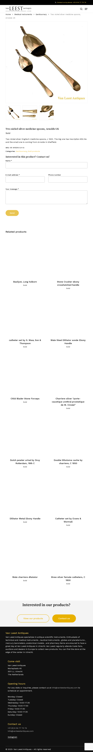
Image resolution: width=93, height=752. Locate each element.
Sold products (34, 151)
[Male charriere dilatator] (25, 551)
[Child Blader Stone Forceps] (25, 373)
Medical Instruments (23, 14)
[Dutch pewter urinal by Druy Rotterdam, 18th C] (25, 435)
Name (9, 161)
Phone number (54, 175)
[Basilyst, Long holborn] (25, 256)
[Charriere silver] (68, 373)
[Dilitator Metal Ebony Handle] (25, 493)
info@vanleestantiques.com (65, 688)
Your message (12, 189)
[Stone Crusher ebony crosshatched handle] (68, 256)
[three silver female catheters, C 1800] (68, 551)
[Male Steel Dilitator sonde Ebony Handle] (68, 315)
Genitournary (41, 14)
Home (8, 14)
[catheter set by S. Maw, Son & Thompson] (25, 315)
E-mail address (13, 175)
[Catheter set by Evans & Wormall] (68, 493)
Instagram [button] (12, 737)
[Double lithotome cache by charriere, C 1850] (68, 435)
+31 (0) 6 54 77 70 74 (17, 728)
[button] (86, 9)
